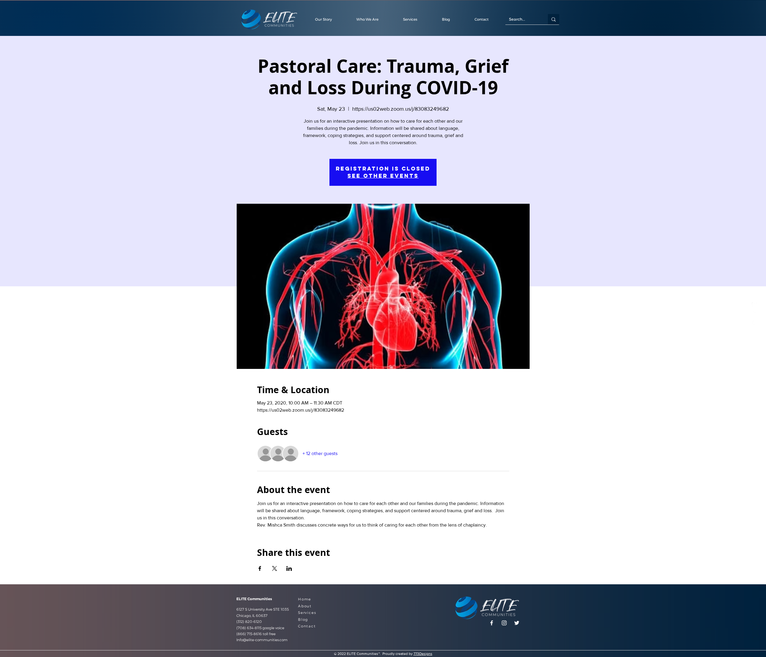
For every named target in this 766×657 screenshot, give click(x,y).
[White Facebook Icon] (754, 304)
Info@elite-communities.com (262, 640)
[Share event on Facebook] (260, 568)
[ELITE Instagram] (754, 322)
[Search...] (553, 19)
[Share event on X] (274, 568)
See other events (383, 175)
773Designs (423, 654)
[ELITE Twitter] (754, 313)
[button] (481, 19)
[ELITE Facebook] (491, 623)
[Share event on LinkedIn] (289, 568)
